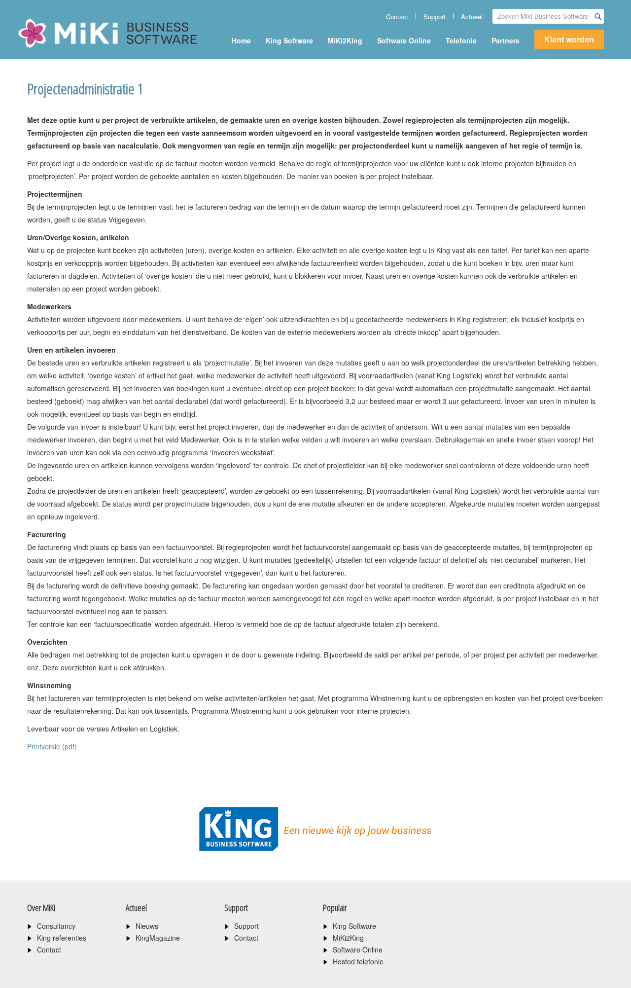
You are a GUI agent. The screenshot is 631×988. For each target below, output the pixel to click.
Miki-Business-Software (66, 50)
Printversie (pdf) (52, 746)
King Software (289, 40)
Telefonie (461, 40)
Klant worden (569, 39)
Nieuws (147, 926)
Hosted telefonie (358, 961)
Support (434, 16)
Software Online (404, 40)
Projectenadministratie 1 (85, 88)
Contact (397, 16)
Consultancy (56, 926)
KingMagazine (158, 938)
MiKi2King (345, 40)
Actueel (472, 16)
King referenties (61, 938)
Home (241, 40)
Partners (505, 40)
